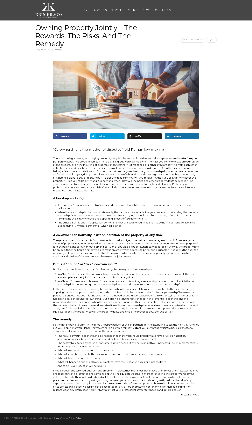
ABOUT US (100, 10)
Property (58, 50)
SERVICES (117, 10)
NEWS (146, 10)
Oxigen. (57, 418)
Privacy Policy (75, 418)
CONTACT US (163, 10)
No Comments (193, 39)
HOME (85, 10)
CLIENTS (133, 10)
